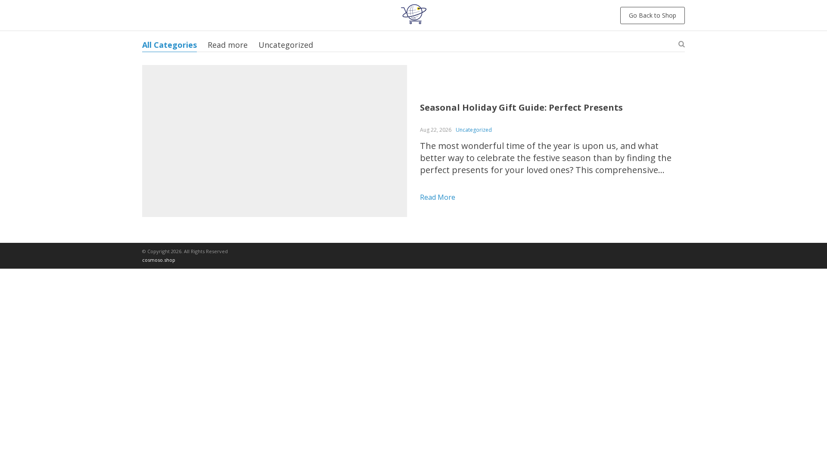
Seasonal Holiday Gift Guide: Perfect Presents (521, 107)
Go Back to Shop (652, 15)
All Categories (169, 45)
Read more (228, 45)
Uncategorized (285, 45)
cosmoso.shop (158, 260)
